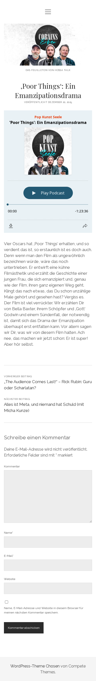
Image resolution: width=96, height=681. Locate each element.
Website (9, 579)
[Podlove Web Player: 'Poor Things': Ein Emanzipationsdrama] (48, 171)
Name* (8, 532)
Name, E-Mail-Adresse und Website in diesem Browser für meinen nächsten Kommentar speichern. (43, 610)
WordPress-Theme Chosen (35, 666)
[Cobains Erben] (48, 61)
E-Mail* (9, 556)
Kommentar (12, 466)
